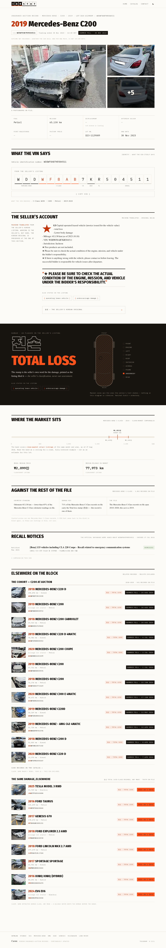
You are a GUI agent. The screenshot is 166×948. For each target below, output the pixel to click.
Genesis (62, 936)
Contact (144, 4)
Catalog (134, 4)
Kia (30, 936)
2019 (70, 16)
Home (125, 4)
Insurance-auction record (25, 16)
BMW (49, 936)
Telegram (143, 941)
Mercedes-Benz (49, 16)
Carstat (14, 941)
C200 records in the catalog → (27, 768)
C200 (62, 16)
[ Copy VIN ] (83, 194)
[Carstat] (23, 4)
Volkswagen (72, 936)
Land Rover (83, 936)
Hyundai (23, 936)
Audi (55, 936)
